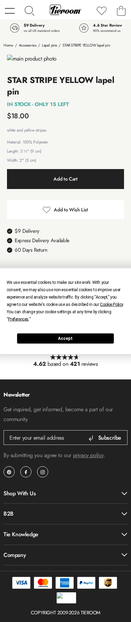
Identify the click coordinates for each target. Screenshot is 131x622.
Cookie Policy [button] (111, 304)
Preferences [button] (18, 318)
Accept (65, 338)
